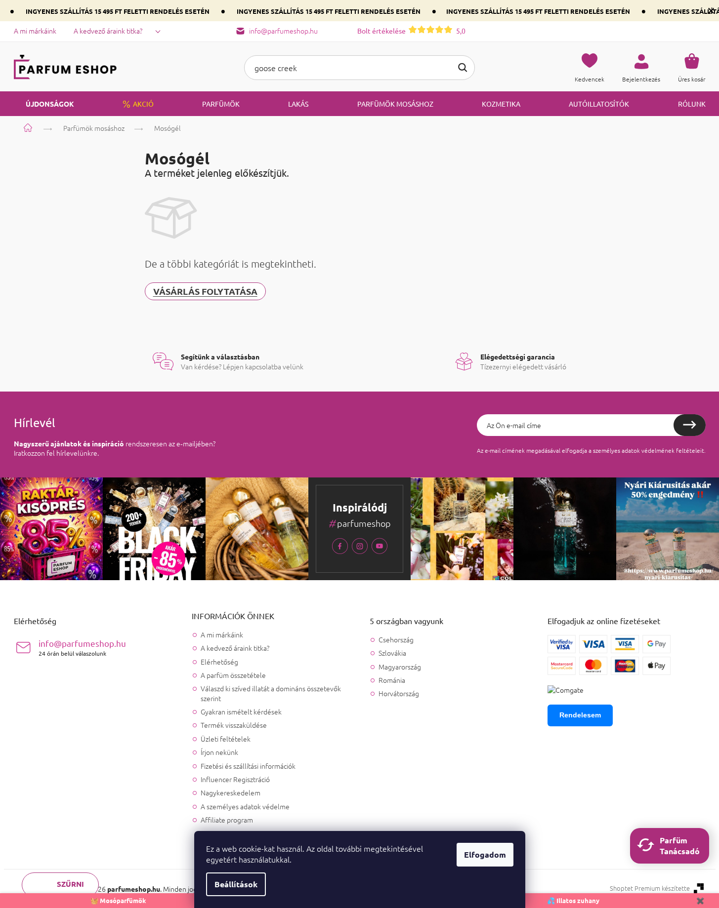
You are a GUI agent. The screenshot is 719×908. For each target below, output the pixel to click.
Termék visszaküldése (234, 725)
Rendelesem (580, 715)
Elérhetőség (219, 662)
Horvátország (399, 693)
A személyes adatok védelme (245, 806)
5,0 (411, 30)
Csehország (396, 639)
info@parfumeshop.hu (82, 647)
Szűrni (70, 884)
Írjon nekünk (219, 752)
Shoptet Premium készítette (650, 888)
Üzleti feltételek (226, 739)
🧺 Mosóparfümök (118, 900)
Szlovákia (392, 653)
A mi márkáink (35, 31)
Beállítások (235, 884)
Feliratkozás (690, 425)
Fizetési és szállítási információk (248, 766)
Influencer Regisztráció (235, 779)
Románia (392, 680)
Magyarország (400, 666)
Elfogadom (485, 854)
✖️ (700, 900)
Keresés (462, 67)
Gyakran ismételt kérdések (241, 711)
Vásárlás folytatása (205, 291)
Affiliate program (227, 820)
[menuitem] (44, 103)
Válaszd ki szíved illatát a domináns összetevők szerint (271, 693)
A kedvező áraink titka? (108, 31)
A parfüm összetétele (233, 675)
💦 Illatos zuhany (573, 900)
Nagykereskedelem (230, 792)
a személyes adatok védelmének (632, 450)
